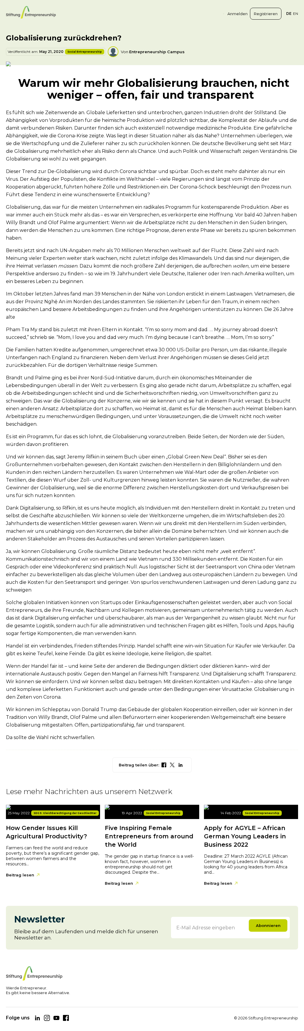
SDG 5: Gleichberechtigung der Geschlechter (65, 813)
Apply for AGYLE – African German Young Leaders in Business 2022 (245, 836)
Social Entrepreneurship (84, 51)
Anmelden (237, 13)
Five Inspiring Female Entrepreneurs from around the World (149, 836)
